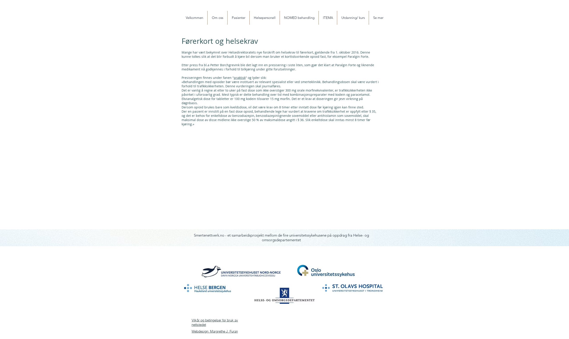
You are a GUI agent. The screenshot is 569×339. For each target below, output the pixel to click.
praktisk (240, 78)
